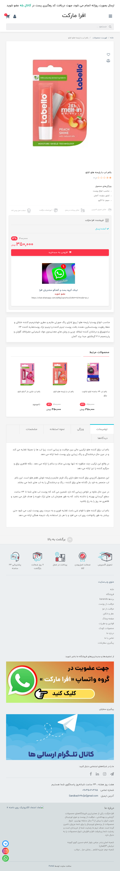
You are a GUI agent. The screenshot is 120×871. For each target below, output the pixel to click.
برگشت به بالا (57, 539)
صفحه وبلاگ (108, 618)
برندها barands (107, 599)
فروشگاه (110, 594)
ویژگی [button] (80, 429)
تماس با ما (109, 638)
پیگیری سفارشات (106, 642)
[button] (9, 16)
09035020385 (90, 790)
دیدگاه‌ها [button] (103, 438)
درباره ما (110, 633)
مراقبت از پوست (106, 604)
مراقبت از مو (108, 608)
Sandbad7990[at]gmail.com (83, 796)
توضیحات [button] (102, 429)
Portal (51, 866)
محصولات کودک (106, 628)
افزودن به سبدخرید (58, 252)
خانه (112, 589)
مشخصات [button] (31, 429)
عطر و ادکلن (108, 613)
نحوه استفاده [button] (57, 429)
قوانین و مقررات (106, 623)
